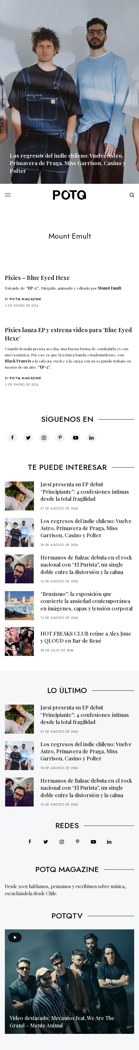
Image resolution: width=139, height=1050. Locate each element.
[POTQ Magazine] (69, 195)
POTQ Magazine (25, 299)
